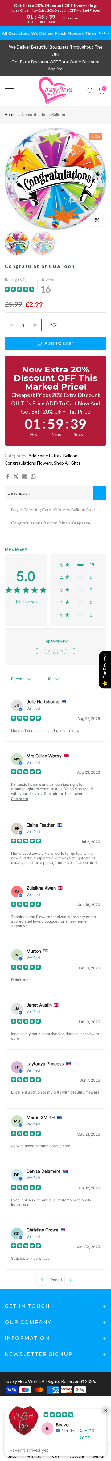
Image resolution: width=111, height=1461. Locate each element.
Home (10, 114)
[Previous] (13, 178)
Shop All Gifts (67, 462)
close (106, 33)
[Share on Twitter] (16, 476)
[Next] (97, 178)
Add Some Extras (44, 455)
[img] (19, 290)
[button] (78, 564)
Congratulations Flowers (28, 462)
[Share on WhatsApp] (33, 476)
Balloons (71, 455)
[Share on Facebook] (7, 476)
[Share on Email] (24, 476)
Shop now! (71, 18)
